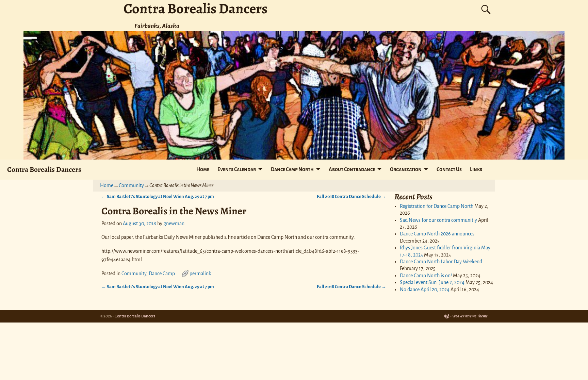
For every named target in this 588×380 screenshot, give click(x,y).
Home (202, 169)
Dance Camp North (292, 169)
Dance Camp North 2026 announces (437, 233)
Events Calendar (236, 169)
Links (476, 169)
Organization (406, 169)
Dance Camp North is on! (426, 275)
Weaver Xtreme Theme (470, 316)
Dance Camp (162, 273)
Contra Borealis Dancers (44, 169)
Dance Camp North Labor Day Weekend (441, 261)
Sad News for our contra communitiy (438, 220)
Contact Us (449, 169)
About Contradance (352, 169)
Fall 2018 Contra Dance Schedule (351, 196)
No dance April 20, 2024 (425, 289)
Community (131, 185)
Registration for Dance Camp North (436, 206)
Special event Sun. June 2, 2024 (432, 282)
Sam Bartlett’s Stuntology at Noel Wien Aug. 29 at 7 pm (157, 196)
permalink (200, 273)
